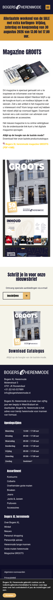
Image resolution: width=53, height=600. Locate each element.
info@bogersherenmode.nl (17, 393)
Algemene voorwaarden (14, 572)
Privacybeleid (10, 578)
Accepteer (9, 595)
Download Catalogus (26, 351)
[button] (48, 7)
